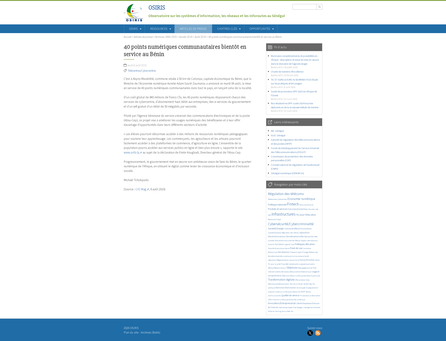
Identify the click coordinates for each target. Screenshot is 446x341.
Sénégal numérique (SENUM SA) (287, 173)
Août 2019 (200, 37)
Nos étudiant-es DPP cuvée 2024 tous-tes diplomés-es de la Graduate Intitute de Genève (294, 107)
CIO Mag (141, 189)
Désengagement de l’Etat (307, 268)
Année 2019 (185, 37)
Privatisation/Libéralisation (310, 295)
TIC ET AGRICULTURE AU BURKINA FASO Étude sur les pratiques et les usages (294, 83)
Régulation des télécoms (286, 193)
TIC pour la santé (274, 264)
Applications (304, 232)
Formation (279, 244)
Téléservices (313, 252)
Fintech (293, 204)
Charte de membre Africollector (287, 73)
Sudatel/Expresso (274, 233)
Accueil (127, 37)
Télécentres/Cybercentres (142, 70)
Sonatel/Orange (276, 228)
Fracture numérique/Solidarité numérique (288, 299)
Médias (297, 240)
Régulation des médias (290, 233)
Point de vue (296, 248)
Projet (278, 219)
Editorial (271, 311)
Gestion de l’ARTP (298, 292)
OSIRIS (156, 7)
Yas (292, 311)
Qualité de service (290, 295)
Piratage (305, 252)
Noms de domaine (306, 205)
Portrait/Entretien (307, 260)
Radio (317, 260)
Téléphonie (291, 267)
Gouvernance (294, 260)
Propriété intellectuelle (289, 264)
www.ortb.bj (131, 152)
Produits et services (277, 209)
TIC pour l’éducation (306, 214)
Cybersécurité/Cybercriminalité (291, 223)
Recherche (272, 219)
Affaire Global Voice (302, 280)
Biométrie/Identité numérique (279, 256)
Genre (287, 248)
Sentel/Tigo (307, 284)
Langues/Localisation (307, 264)
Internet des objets (286, 307)
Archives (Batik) (150, 332)
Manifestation (284, 252)
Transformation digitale (281, 279)
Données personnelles (295, 236)
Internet (271, 272)
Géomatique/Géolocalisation (278, 284)
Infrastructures (283, 214)
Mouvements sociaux (277, 236)
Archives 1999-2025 (166, 37)
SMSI (270, 299)
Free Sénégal (298, 307)
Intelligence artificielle (311, 307)
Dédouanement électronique (300, 272)
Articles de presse (193, 29)
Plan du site (131, 332)
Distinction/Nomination (285, 287)
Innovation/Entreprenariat (281, 303)
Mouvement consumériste (284, 240)
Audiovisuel (315, 276)
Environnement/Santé (300, 256)
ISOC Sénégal (278, 135)
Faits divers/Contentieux (298, 209)
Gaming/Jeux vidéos (282, 311)
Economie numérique (301, 199)
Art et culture (279, 248)
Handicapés (301, 288)
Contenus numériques (283, 292)
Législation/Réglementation (278, 260)
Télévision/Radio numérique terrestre (296, 276)
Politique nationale (277, 204)
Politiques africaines (305, 244)
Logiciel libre (289, 244)
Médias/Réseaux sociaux (277, 268)
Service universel (296, 284)
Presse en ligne (296, 252)
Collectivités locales (282, 272)
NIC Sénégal (277, 130)
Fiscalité (271, 248)
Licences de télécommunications (298, 228)
